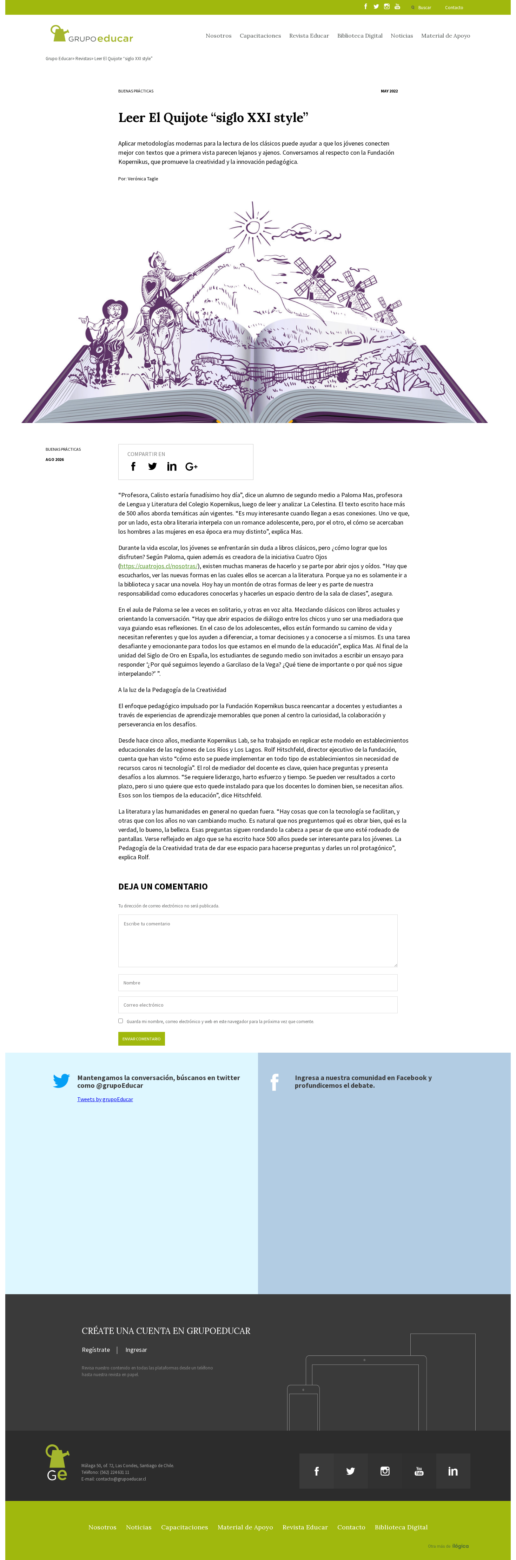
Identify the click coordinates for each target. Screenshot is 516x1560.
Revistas (83, 59)
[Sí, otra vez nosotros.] (449, 1536)
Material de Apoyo (445, 35)
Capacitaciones (260, 35)
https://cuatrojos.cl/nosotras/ (159, 566)
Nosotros (219, 35)
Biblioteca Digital (360, 35)
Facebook (411, 1077)
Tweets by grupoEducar (105, 1099)
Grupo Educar (59, 59)
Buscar (424, 8)
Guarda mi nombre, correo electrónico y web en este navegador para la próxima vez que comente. (220, 1022)
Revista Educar (309, 35)
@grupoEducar (119, 1085)
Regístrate (96, 1350)
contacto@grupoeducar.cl (121, 1479)
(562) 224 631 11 (114, 1472)
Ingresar (136, 1350)
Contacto (454, 8)
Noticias (402, 35)
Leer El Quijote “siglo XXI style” (123, 59)
